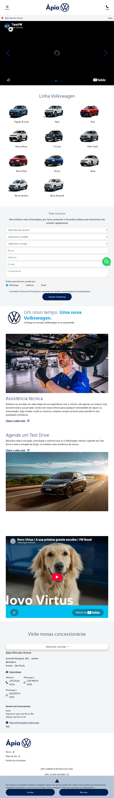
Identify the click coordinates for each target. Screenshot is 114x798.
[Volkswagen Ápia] (57, 7)
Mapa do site (11, 756)
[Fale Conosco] (106, 262)
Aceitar (30, 792)
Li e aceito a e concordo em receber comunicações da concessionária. (49, 291)
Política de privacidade (16, 760)
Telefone (30, 285)
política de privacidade (29, 787)
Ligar (107, 9)
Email (43, 285)
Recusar (83, 792)
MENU (7, 9)
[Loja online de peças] (57, 481)
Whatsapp (14, 285)
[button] (8, 53)
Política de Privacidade (30, 291)
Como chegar (15, 672)
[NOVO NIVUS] (57, 53)
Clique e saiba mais (15, 420)
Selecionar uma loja (56, 646)
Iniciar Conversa (57, 296)
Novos (8, 752)
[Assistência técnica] (57, 363)
